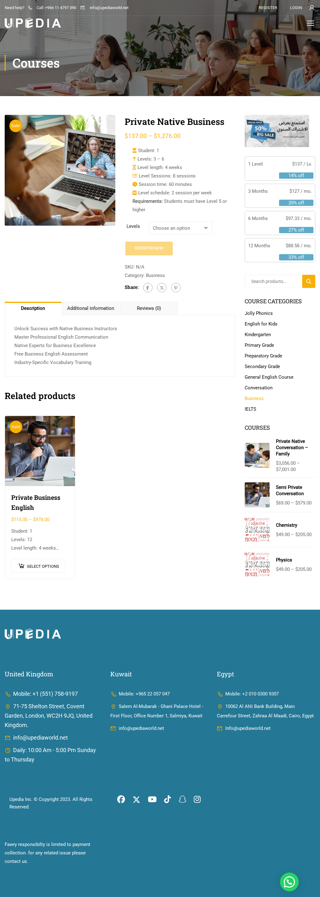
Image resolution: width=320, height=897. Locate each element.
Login (296, 7)
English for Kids (261, 324)
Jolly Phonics (259, 313)
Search (311, 281)
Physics (284, 560)
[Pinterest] (176, 287)
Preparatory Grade (263, 356)
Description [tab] (33, 308)
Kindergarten (258, 334)
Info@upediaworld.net (248, 728)
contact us (16, 861)
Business (155, 275)
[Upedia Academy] (33, 633)
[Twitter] (162, 287)
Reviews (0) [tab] (149, 308)
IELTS (250, 409)
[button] (289, 882)
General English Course (269, 377)
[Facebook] (147, 287)
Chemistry (286, 525)
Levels (133, 226)
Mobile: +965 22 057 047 (144, 694)
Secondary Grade (262, 366)
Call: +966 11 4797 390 (56, 7)
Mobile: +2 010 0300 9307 (252, 694)
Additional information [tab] (90, 308)
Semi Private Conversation (290, 490)
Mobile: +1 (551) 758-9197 (45, 693)
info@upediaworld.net (109, 7)
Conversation (258, 388)
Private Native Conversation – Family (292, 447)
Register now (149, 248)
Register (268, 7)
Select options (43, 566)
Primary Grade (259, 345)
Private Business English (35, 502)
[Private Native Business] (60, 170)
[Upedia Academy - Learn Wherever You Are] (33, 23)
